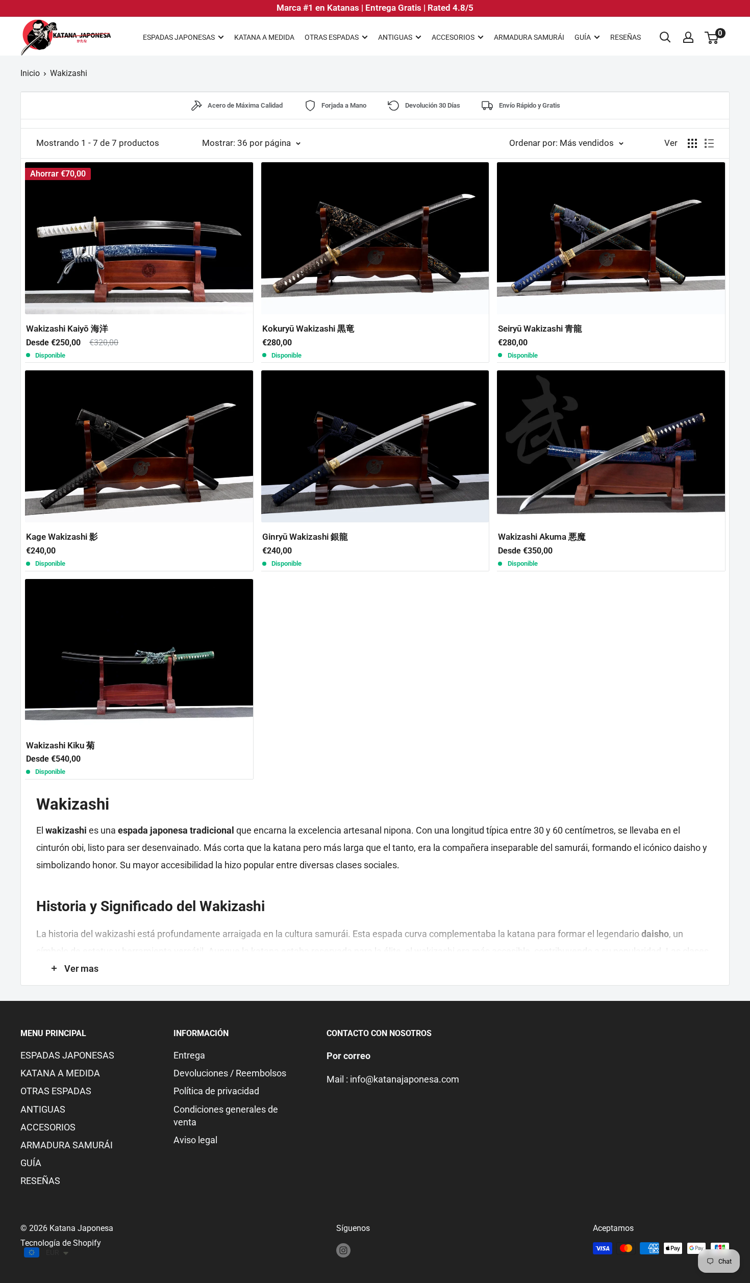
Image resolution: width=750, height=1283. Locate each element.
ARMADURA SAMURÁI (529, 37)
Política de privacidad (216, 1091)
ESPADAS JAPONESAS (179, 37)
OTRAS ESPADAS (332, 37)
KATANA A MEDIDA (264, 37)
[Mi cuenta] (688, 37)
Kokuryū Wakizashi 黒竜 (308, 328)
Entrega (189, 1055)
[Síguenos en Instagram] (343, 1249)
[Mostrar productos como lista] (709, 143)
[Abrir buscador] (665, 37)
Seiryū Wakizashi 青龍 (540, 328)
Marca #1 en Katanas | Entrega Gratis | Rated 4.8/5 (375, 8)
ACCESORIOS (453, 37)
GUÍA (582, 37)
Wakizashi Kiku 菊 (60, 745)
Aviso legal (195, 1140)
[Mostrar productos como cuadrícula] (692, 143)
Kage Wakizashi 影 (62, 537)
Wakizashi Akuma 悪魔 (542, 537)
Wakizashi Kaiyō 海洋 (67, 328)
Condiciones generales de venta (225, 1115)
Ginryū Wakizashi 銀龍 (305, 537)
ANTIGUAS (395, 37)
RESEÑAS (625, 37)
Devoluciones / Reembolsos (229, 1073)
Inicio (30, 73)
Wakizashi (68, 73)
